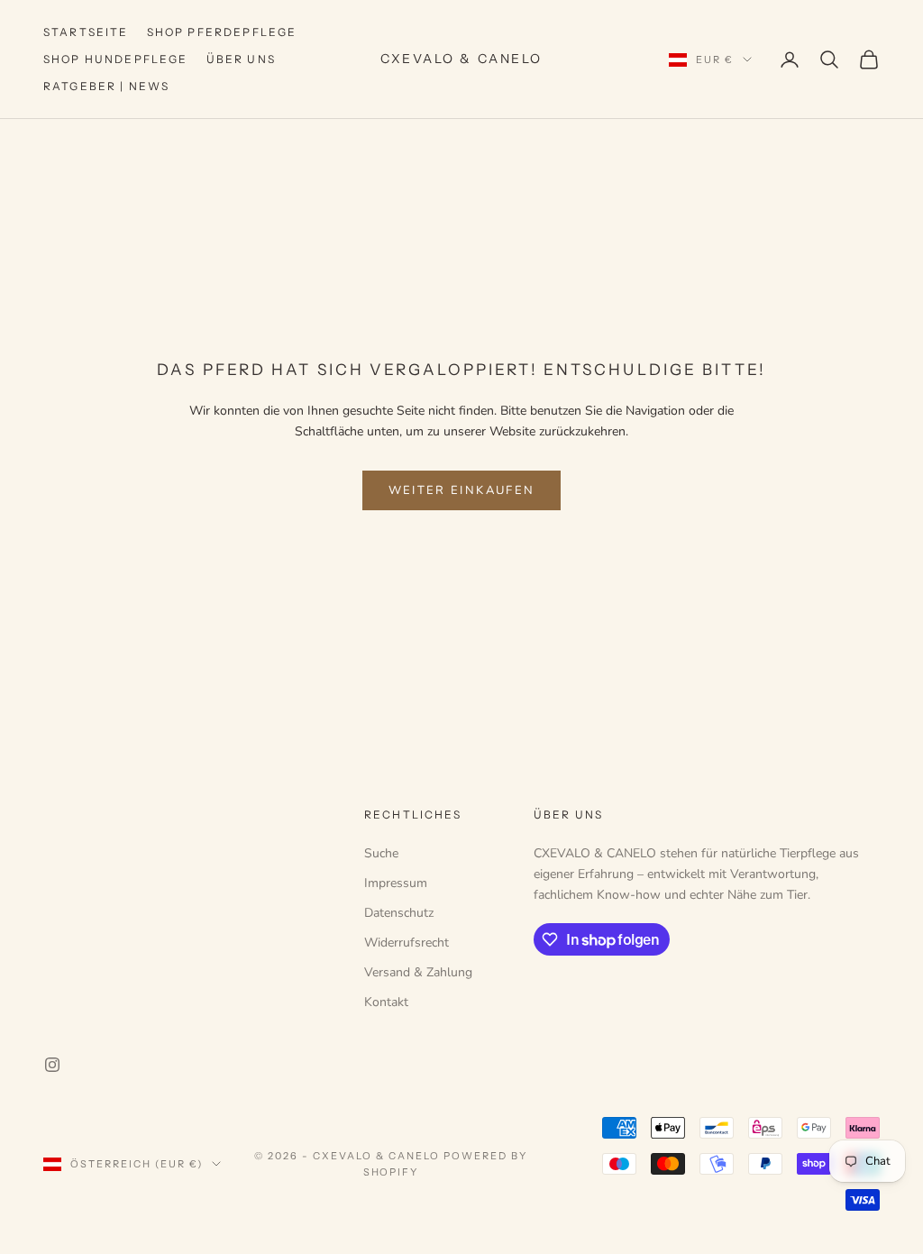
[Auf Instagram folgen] (52, 1065)
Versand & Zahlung (418, 972)
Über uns (241, 59)
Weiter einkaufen (461, 490)
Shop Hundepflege (115, 59)
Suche (381, 853)
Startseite (86, 32)
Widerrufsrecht (406, 942)
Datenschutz (399, 912)
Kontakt (386, 1002)
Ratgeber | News (106, 86)
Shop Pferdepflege (222, 32)
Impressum (395, 883)
